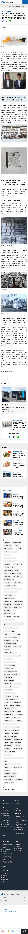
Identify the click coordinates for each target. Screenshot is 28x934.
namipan (7, 567)
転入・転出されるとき (8, 803)
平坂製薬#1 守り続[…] (20, 6)
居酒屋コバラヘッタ (9, 721)
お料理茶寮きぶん (19, 604)
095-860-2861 (10, 411)
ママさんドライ (8, 545)
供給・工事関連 (6, 822)
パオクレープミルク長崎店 (11, 652)
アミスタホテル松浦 (9, 579)
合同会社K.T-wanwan (15, 705)
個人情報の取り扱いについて (9, 907)
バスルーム (18, 806)
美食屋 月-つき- (8, 755)
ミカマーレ (7, 674)
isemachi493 (7, 564)
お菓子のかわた (17, 607)
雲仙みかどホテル (9, 779)
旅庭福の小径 (16, 730)
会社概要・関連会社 (7, 844)
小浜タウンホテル (17, 717)
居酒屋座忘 (14, 724)
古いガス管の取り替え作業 (21, 824)
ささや (13, 631)
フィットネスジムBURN (10, 662)
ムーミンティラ (16, 674)
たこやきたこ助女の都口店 (11, 637)
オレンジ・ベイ (8, 601)
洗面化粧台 (5, 879)
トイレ (4, 877)
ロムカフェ (17, 687)
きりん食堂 (16, 616)
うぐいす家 (7, 589)
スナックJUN (17, 634)
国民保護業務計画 (7, 856)
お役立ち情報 (11, 6)
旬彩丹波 (7, 736)
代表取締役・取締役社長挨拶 (8, 846)
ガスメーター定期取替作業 (21, 821)
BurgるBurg (15, 551)
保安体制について (20, 816)
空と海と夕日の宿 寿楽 (10, 752)
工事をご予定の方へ (20, 833)
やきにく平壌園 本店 (9, 680)
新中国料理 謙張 (15, 727)
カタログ (3, 866)
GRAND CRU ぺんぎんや (10, 558)
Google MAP (6, 409)
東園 (12, 742)
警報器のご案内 (19, 827)
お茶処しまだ (8, 607)
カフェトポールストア (10, 613)
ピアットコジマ (17, 656)
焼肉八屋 (18, 745)
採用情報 (5, 851)
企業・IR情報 (5, 841)
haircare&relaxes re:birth (10, 561)
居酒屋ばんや (20, 721)
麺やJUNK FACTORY (9, 782)
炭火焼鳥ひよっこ (9, 745)
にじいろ (7, 649)
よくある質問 (19, 848)
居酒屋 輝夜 (7, 542)
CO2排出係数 (6, 824)
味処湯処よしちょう (9, 708)
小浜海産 (17, 545)
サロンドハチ (8, 634)
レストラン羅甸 (8, 687)
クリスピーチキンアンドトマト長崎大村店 (13, 624)
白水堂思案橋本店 (18, 748)
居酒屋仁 (7, 724)
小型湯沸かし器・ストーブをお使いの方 (21, 830)
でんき (3, 831)
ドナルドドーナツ (18, 646)
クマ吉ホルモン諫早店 (10, 620)
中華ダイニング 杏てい (10, 693)
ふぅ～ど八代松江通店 (10, 665)
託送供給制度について (8, 820)
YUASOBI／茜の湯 (19, 601)
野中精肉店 (7, 770)
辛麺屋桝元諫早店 (17, 542)
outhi (17, 570)
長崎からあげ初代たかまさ (11, 773)
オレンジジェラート (9, 548)
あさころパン (8, 576)
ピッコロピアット (9, 659)
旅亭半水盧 (7, 730)
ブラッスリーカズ (9, 668)
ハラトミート (8, 656)
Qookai (6, 573)
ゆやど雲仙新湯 (18, 683)
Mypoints (16, 564)
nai (21, 564)
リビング (18, 808)
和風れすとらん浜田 (9, 711)
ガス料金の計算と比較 (8, 818)
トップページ (3, 6)
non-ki (13, 567)
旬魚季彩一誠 (8, 739)
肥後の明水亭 (20, 758)
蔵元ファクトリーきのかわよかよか (12, 764)
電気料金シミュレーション (8, 834)
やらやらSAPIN (8, 683)
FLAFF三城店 (7, 555)
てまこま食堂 (8, 646)
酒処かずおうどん (18, 767)
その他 (4, 884)
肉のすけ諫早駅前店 (9, 758)
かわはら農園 (8, 616)
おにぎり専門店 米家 (9, 598)
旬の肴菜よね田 (15, 733)
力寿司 (6, 705)
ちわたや (16, 640)
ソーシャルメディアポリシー (9, 911)
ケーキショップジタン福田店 (11, 628)
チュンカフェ (8, 640)
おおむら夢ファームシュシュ (11, 592)
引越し (3, 801)
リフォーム (4, 870)
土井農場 (19, 711)
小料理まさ (7, 717)
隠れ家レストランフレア (10, 776)
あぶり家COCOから (18, 576)
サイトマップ (6, 913)
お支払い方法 (6, 815)
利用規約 (5, 909)
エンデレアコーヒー (17, 589)
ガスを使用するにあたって (8, 810)
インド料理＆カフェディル (11, 585)
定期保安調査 (19, 819)
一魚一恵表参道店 (9, 690)
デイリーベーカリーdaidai (10, 643)
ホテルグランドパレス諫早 (11, 671)
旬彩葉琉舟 (14, 736)
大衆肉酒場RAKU (19, 714)
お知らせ (18, 844)
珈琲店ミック (8, 748)
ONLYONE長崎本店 (9, 570)
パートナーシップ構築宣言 (8, 858)
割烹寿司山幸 (8, 702)
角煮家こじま (8, 767)
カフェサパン (8, 610)
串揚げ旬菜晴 (8, 696)
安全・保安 (17, 814)
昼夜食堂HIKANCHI (18, 739)
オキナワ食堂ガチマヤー (10, 595)
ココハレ (7, 631)
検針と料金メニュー (7, 813)
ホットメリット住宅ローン (8, 827)
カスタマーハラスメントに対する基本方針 (8, 861)
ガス (2, 807)
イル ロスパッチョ (19, 582)
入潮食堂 (16, 696)
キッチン (18, 803)
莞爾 (6, 761)
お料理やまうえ (8, 604)
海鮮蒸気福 (18, 742)
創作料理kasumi (17, 702)
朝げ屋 (6, 742)
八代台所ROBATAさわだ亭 (10, 699)
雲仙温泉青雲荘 (19, 779)
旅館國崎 (7, 733)
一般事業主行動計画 (7, 854)
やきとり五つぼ (8, 677)
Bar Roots (19, 548)
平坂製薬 (4, 27)
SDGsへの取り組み (7, 849)
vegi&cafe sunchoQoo (16, 573)
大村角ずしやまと (9, 714)
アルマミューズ (8, 582)
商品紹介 (17, 801)
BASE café (7, 551)
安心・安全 (18, 810)
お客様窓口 (18, 846)
